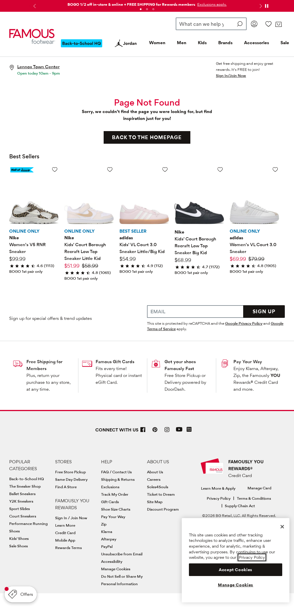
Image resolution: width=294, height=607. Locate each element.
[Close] (282, 526)
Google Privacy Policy (243, 323)
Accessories (256, 42)
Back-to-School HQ (26, 478)
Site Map (155, 501)
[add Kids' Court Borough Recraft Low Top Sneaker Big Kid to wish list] (220, 169)
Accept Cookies (235, 569)
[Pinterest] (155, 432)
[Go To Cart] (278, 24)
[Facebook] (143, 432)
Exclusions (110, 487)
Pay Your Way (247, 361)
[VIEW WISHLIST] (268, 23)
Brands (225, 42)
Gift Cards (110, 501)
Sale (285, 42)
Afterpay (108, 539)
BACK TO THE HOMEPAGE (147, 137)
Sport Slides (19, 508)
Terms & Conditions (254, 498)
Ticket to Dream (161, 494)
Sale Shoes (18, 546)
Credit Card (65, 532)
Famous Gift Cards (115, 361)
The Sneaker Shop (25, 486)
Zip (104, 524)
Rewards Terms (68, 547)
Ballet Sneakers (22, 493)
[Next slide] (260, 6)
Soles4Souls (157, 487)
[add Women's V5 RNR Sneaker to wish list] (55, 169)
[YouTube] (179, 432)
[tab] (141, 9)
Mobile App (65, 540)
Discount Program (163, 509)
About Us (155, 472)
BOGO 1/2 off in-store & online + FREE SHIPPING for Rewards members (131, 4)
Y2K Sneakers (21, 501)
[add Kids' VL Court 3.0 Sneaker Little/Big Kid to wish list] (165, 169)
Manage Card (259, 488)
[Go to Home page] (32, 36)
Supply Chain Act (240, 505)
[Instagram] (167, 432)
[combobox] (211, 23)
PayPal (107, 546)
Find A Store (66, 487)
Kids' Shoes (19, 538)
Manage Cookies (115, 569)
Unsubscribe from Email (121, 554)
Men (181, 42)
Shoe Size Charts (115, 509)
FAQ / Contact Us (116, 472)
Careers (153, 479)
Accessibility (111, 561)
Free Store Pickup (70, 472)
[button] (211, 4)
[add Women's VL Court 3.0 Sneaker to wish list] (275, 169)
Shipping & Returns (118, 479)
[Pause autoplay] (266, 6)
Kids (202, 42)
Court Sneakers (22, 516)
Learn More (65, 525)
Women (157, 42)
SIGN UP (264, 311)
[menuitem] (81, 48)
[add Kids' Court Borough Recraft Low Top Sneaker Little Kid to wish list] (110, 169)
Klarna (106, 531)
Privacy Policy (219, 498)
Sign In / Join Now (71, 517)
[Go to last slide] (33, 6)
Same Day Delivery (71, 479)
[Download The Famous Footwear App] (189, 430)
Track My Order (114, 494)
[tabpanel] (147, 3)
